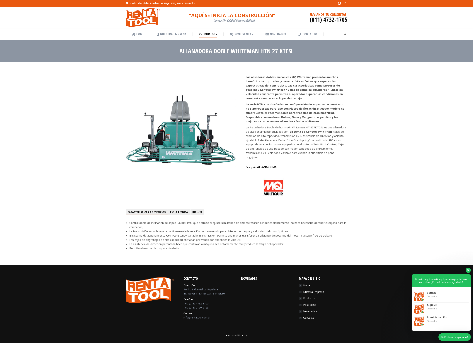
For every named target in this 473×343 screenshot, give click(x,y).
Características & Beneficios (146, 212)
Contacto (308, 317)
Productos (309, 298)
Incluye (197, 212)
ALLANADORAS (267, 167)
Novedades (310, 311)
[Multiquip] (273, 195)
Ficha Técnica (179, 212)
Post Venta (309, 304)
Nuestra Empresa (313, 292)
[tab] (147, 212)
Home (307, 285)
